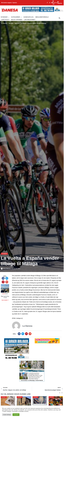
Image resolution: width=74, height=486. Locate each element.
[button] (5, 17)
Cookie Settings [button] (7, 414)
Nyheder (11, 23)
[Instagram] (50, 3)
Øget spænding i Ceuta (5, 297)
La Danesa (4, 23)
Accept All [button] (16, 414)
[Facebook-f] (47, 3)
